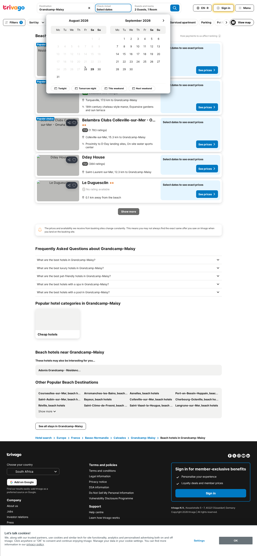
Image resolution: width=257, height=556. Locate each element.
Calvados (120, 437)
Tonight (62, 88)
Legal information (100, 476)
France (75, 437)
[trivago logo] (14, 8)
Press (10, 522)
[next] (163, 20)
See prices (205, 70)
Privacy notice (98, 481)
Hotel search (43, 437)
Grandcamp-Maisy (143, 437)
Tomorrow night (87, 88)
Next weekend (144, 88)
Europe (61, 437)
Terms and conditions (102, 470)
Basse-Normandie (97, 437)
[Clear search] (89, 8)
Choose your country (20, 464)
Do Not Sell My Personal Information (111, 492)
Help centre (96, 512)
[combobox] (65, 9)
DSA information (99, 487)
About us (12, 505)
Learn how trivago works (104, 517)
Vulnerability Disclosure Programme (111, 498)
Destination (45, 6)
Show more (45, 411)
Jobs (10, 511)
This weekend (116, 88)
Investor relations (17, 517)
